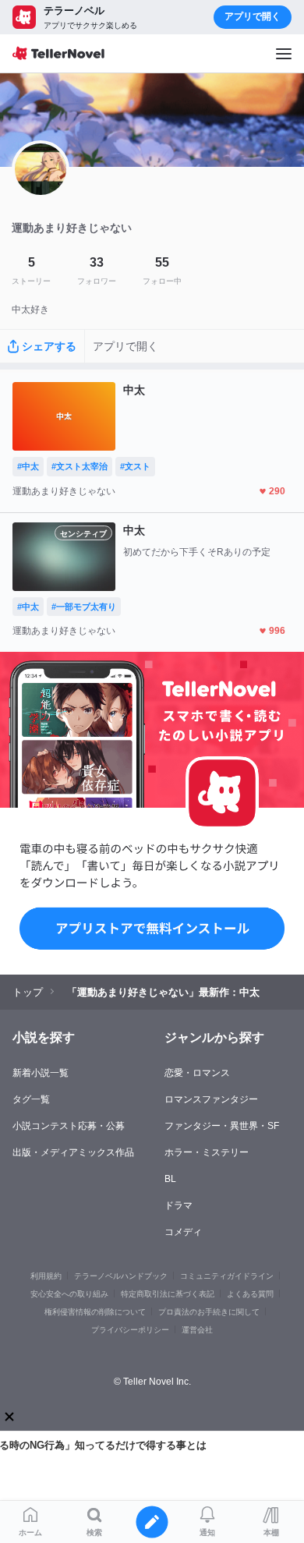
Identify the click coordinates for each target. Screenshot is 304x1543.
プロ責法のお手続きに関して (209, 1312)
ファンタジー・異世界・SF (221, 1125)
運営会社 (197, 1329)
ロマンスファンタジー (211, 1099)
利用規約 (46, 1276)
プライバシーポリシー (130, 1329)
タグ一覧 (31, 1099)
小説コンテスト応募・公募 (68, 1125)
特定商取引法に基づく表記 (167, 1294)
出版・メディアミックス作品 (73, 1152)
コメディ (183, 1231)
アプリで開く (252, 16)
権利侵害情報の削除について (95, 1312)
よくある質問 (250, 1294)
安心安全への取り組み (69, 1294)
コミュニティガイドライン (227, 1276)
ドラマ (178, 1205)
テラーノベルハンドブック (121, 1276)
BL (170, 1178)
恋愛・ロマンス (197, 1072)
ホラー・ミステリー (206, 1152)
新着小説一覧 (40, 1072)
